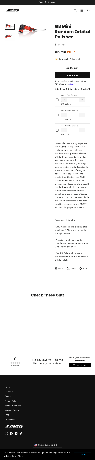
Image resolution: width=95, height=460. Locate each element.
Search (8, 396)
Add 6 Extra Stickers (69, 95)
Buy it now (72, 75)
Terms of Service (12, 410)
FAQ (7, 414)
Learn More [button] (17, 456)
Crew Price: (65, 52)
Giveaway (9, 391)
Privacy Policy (11, 401)
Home (7, 387)
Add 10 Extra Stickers (69, 110)
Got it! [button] (83, 455)
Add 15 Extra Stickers (69, 126)
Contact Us (9, 419)
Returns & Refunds (13, 405)
